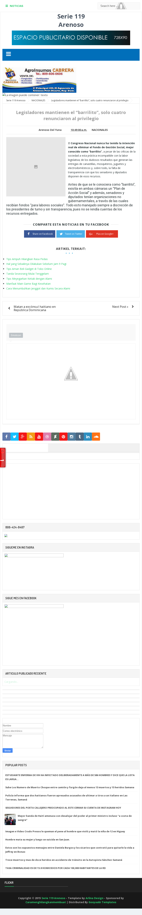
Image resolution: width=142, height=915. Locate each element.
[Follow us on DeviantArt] (55, 437)
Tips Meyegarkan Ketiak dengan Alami (29, 278)
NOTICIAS (16, 6)
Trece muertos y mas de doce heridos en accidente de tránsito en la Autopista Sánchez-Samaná (63, 860)
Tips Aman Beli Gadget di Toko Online (29, 269)
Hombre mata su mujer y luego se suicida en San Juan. (37, 839)
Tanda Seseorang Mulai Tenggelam (27, 273)
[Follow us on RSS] (31, 437)
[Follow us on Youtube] (39, 437)
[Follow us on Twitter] (15, 437)
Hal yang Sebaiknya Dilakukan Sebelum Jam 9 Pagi (36, 264)
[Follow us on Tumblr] (80, 437)
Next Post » (120, 306)
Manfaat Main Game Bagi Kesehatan (28, 283)
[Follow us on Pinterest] (63, 437)
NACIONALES (100, 130)
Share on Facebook (43, 233)
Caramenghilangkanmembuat (46, 902)
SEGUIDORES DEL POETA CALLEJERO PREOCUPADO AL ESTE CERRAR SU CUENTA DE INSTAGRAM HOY (63, 807)
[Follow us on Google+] (23, 437)
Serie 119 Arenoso (71, 20)
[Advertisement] (71, 491)
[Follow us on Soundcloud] (96, 437)
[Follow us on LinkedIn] (88, 437)
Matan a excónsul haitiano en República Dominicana (35, 308)
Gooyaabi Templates (102, 902)
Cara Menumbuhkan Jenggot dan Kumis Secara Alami (38, 288)
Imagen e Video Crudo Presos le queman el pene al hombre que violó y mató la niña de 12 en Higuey (65, 831)
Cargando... (11, 681)
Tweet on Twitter (73, 233)
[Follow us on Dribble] (47, 437)
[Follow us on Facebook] (6, 437)
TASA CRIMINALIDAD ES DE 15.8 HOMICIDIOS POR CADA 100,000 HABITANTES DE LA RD (55, 868)
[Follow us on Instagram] (71, 437)
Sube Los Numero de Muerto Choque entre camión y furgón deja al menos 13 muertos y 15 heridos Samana (69, 787)
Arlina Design (94, 898)
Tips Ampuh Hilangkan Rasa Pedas (27, 259)
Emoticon (16, 335)
